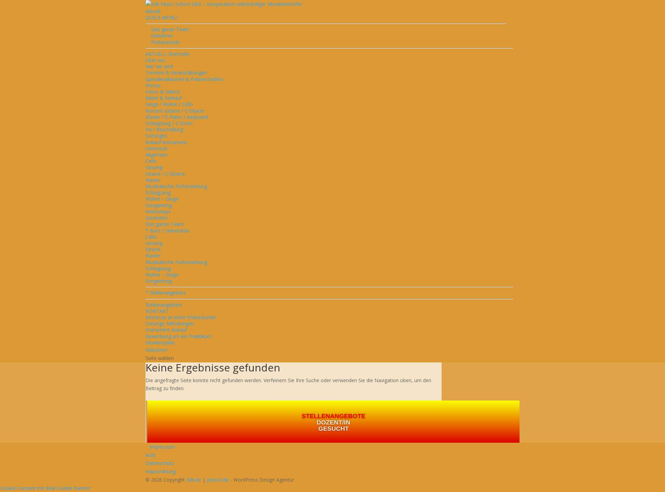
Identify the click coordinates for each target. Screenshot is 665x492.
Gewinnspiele (160, 342)
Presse (153, 85)
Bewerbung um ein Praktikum (178, 336)
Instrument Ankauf (166, 329)
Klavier (152, 180)
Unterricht (156, 148)
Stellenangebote (163, 304)
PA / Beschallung (164, 129)
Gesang (153, 167)
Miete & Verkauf (163, 98)
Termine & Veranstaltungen (176, 72)
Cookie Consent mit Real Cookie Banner (45, 488)
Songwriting (158, 205)
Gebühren (159, 35)
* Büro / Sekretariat (167, 230)
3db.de (193, 479)
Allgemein (156, 154)
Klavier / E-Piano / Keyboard (176, 117)
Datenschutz (159, 463)
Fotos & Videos (162, 91)
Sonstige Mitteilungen (169, 323)
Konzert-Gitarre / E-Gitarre (174, 110)
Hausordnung (160, 471)
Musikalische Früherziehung (176, 186)
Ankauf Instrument (166, 142)
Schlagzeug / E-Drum (169, 123)
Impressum (160, 446)
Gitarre (153, 249)
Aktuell (152, 11)
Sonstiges (156, 135)
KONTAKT (157, 311)
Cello (151, 161)
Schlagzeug (158, 192)
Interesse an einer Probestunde (180, 317)
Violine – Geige (161, 198)
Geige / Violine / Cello (169, 104)
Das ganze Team (164, 224)
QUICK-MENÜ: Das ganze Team (167, 23)
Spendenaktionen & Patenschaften (184, 79)
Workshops (158, 211)
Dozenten (156, 217)
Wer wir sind (159, 66)
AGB (150, 455)
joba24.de (218, 479)
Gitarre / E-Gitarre (165, 173)
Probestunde (162, 42)
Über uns (155, 60)
